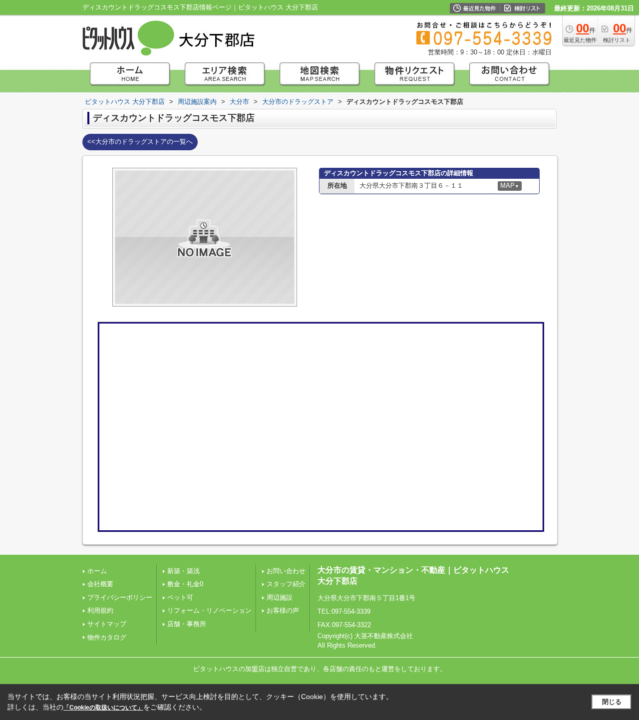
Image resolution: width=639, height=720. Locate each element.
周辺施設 (280, 597)
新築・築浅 (183, 571)
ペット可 (180, 597)
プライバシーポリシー (119, 597)
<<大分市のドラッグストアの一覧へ (140, 141)
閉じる (612, 702)
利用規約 (100, 610)
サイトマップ (106, 624)
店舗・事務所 (186, 624)
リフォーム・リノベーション (209, 610)
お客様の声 (283, 610)
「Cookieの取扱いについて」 (103, 707)
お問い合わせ (286, 571)
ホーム (97, 571)
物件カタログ (106, 637)
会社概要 (100, 584)
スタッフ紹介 (286, 584)
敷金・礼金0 (185, 584)
